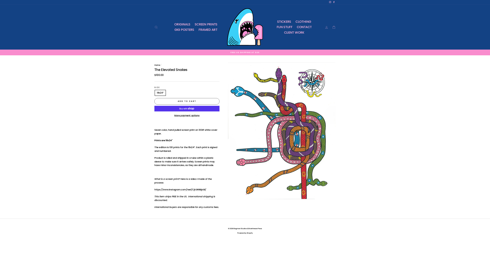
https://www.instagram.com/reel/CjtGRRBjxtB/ (180, 189)
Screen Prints (206, 24)
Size (157, 87)
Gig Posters (184, 29)
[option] (245, 52)
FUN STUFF (284, 27)
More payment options (186, 115)
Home (157, 65)
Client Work (294, 32)
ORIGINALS (182, 24)
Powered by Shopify (245, 233)
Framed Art (208, 29)
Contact (304, 27)
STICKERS (284, 21)
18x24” (160, 92)
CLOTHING (303, 21)
